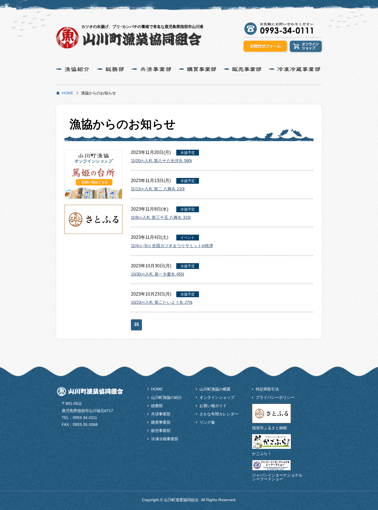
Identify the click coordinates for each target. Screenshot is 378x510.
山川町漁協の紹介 (166, 397)
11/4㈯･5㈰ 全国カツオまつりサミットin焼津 (172, 245)
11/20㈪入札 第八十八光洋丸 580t (161, 160)
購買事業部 (160, 422)
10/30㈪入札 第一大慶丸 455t (157, 274)
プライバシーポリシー (275, 397)
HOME (67, 93)
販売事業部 (160, 431)
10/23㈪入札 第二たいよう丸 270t (161, 302)
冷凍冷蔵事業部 (164, 439)
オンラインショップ (217, 397)
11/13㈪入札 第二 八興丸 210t (158, 189)
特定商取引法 (267, 389)
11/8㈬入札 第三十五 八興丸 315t (161, 217)
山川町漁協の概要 (215, 389)
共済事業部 (160, 414)
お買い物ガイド (213, 406)
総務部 (157, 406)
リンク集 (207, 422)
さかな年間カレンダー (219, 414)
